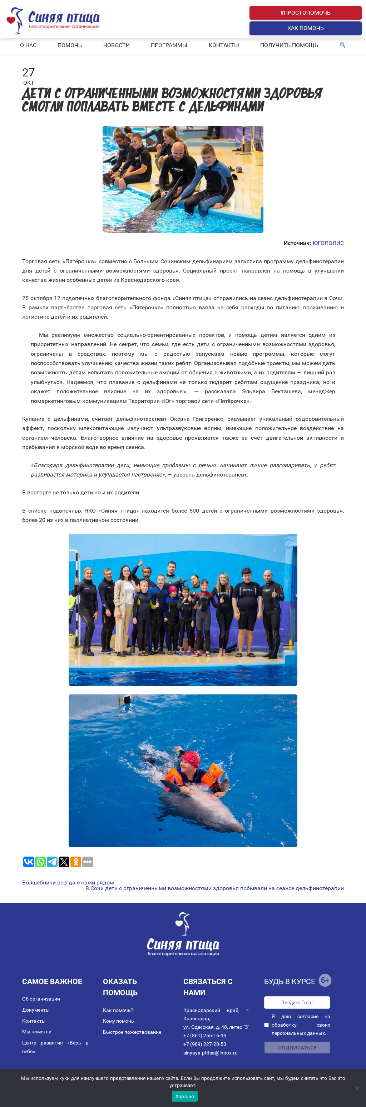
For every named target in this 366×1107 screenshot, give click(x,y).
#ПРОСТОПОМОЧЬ (305, 12)
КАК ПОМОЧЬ (305, 28)
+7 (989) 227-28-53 (204, 1044)
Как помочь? (118, 1010)
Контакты (34, 1021)
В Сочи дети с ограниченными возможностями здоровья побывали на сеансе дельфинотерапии (214, 888)
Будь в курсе (289, 981)
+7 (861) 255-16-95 (204, 1035)
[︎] (342, 45)
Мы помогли (36, 1031)
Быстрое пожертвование (132, 1032)
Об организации (41, 999)
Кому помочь (118, 1021)
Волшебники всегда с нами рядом (68, 883)
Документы (36, 1010)
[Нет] (357, 1088)
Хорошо (184, 1096)
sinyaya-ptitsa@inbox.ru (210, 1053)
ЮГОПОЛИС (328, 243)
